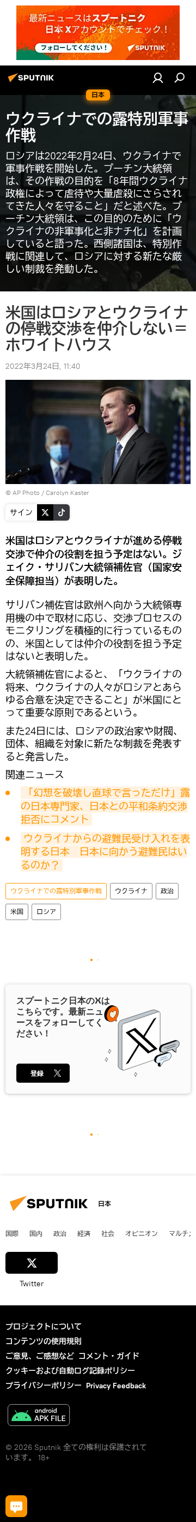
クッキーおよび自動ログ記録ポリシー (70, 1371)
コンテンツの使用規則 (43, 1341)
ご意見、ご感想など (39, 1356)
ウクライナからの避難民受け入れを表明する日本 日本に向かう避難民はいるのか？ (105, 852)
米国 (16, 912)
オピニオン (141, 1233)
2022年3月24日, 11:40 (43, 366)
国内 (35, 1233)
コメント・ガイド (108, 1356)
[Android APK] (39, 1416)
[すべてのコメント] (16, 1506)
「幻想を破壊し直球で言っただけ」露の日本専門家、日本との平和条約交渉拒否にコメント (105, 806)
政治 (167, 891)
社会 (107, 1233)
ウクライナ (131, 891)
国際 (12, 1233)
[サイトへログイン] (158, 77)
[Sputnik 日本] (32, 82)
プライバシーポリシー (43, 1385)
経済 (83, 1233)
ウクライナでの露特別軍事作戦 (56, 891)
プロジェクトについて (43, 1327)
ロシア (46, 912)
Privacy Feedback (116, 1385)
